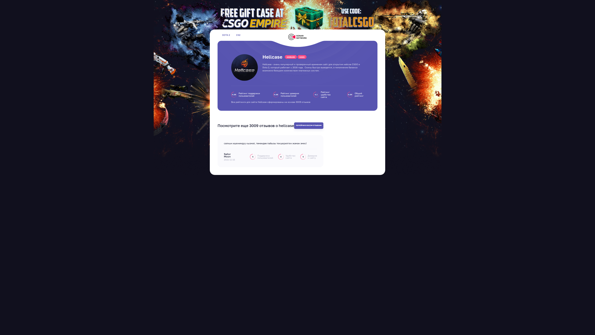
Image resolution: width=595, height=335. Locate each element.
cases (302, 57)
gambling (291, 57)
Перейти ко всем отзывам (309, 125)
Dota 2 (226, 35)
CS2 (238, 35)
